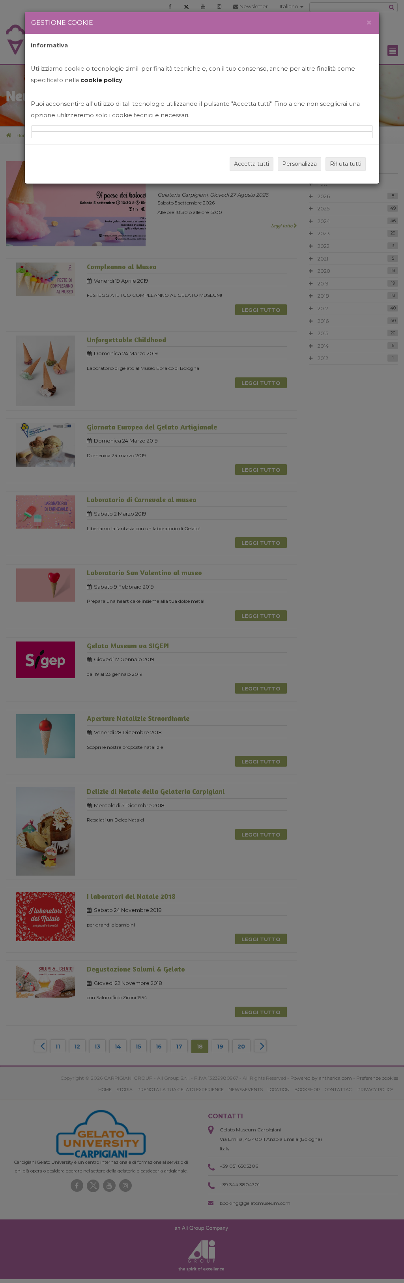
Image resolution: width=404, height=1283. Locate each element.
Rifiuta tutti (345, 163)
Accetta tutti (251, 163)
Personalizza (299, 163)
